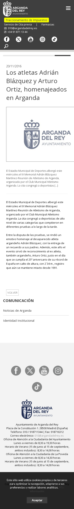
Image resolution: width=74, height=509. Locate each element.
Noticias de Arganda (17, 310)
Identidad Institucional (18, 320)
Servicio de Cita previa (18, 24)
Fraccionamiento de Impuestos (26, 20)
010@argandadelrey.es (22, 28)
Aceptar (37, 500)
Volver (12, 292)
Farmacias (48, 24)
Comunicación (18, 300)
